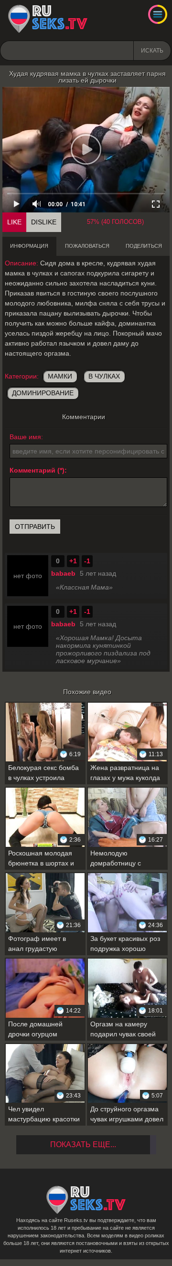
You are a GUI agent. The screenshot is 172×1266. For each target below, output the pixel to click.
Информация (29, 246)
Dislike (43, 222)
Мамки (60, 376)
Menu (157, 14)
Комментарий (32, 470)
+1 (73, 561)
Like (14, 222)
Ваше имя (25, 437)
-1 (87, 561)
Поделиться (144, 246)
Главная (48, 19)
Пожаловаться (87, 246)
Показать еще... (83, 1144)
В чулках (104, 376)
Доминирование (43, 393)
